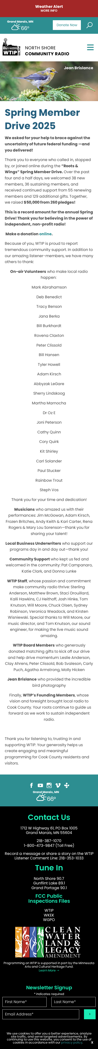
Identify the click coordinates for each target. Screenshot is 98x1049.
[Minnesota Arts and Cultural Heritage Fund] (49, 942)
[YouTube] (40, 785)
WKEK (49, 915)
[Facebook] (31, 785)
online (45, 234)
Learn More (47, 970)
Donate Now (67, 25)
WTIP (49, 910)
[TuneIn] (67, 785)
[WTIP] (37, 46)
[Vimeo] (58, 785)
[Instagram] (49, 785)
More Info (49, 10)
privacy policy (71, 1042)
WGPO (49, 919)
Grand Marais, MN (20, 21)
